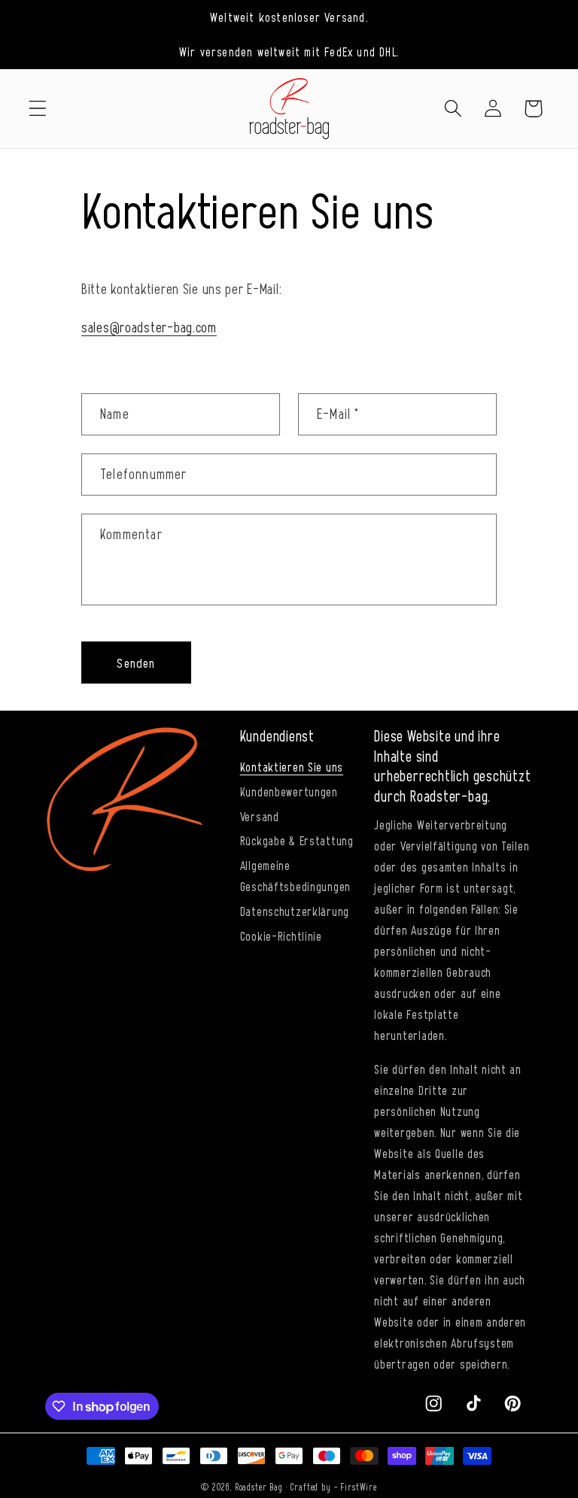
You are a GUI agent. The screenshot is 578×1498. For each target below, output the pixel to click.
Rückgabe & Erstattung (297, 840)
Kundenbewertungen (289, 791)
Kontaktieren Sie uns (291, 766)
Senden (136, 662)
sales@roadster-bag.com (149, 326)
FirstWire (358, 1487)
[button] (38, 109)
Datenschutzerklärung (294, 910)
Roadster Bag (259, 1487)
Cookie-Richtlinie (281, 935)
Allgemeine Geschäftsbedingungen (295, 875)
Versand (259, 815)
